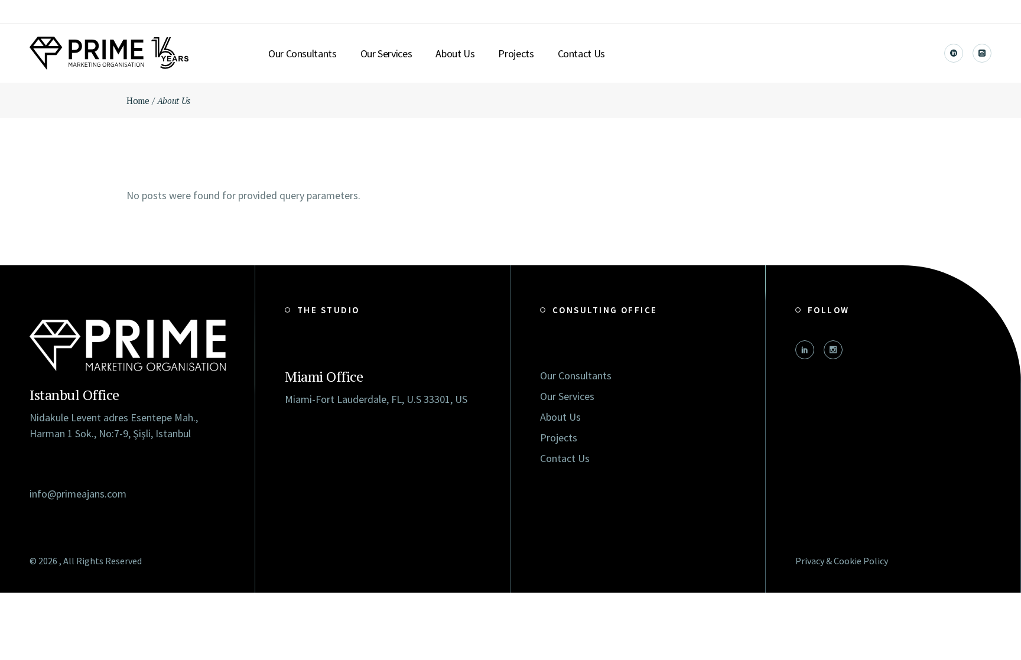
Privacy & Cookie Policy (841, 561)
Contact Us (565, 458)
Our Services (567, 396)
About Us (560, 417)
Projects (558, 437)
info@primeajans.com (78, 493)
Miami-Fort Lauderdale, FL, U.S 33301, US (376, 399)
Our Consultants (576, 375)
